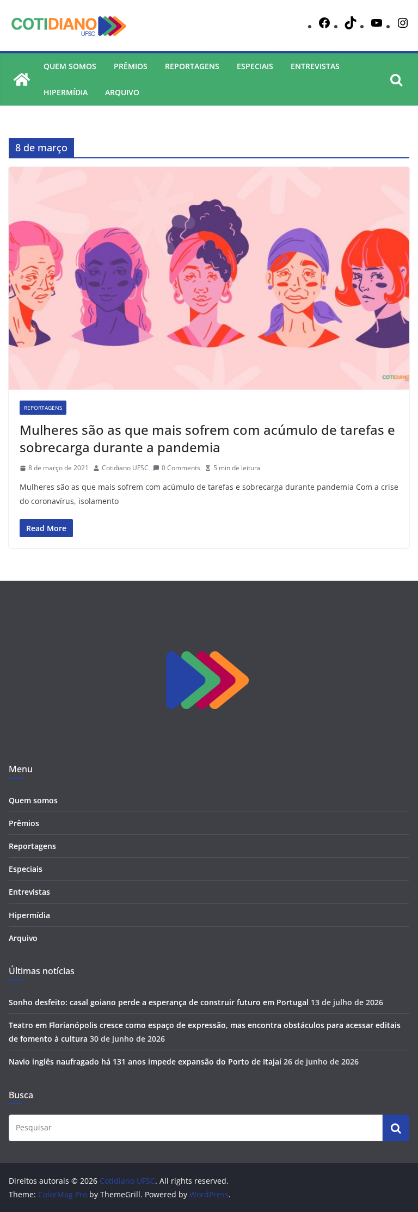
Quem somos (70, 66)
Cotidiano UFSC (125, 467)
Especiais (255, 66)
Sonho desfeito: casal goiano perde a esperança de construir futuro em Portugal (159, 1002)
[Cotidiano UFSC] (22, 79)
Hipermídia (66, 92)
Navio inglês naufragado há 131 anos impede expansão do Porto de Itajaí (145, 1061)
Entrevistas (315, 66)
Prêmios (130, 66)
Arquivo (122, 92)
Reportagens (192, 66)
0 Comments (181, 467)
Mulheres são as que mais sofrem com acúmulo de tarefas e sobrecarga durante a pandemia (207, 438)
